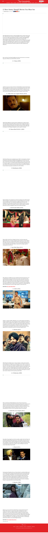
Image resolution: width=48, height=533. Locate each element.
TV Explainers (29, 2)
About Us (36, 2)
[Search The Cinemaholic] (44, 1)
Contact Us (17, 526)
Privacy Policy (21, 526)
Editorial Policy (29, 526)
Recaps (33, 2)
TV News (11, 2)
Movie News (8, 2)
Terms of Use (25, 526)
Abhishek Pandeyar (6, 11)
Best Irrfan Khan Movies (11, 286)
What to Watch (19, 2)
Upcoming (14, 2)
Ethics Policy (33, 526)
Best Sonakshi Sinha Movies (11, 519)
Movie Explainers (24, 2)
